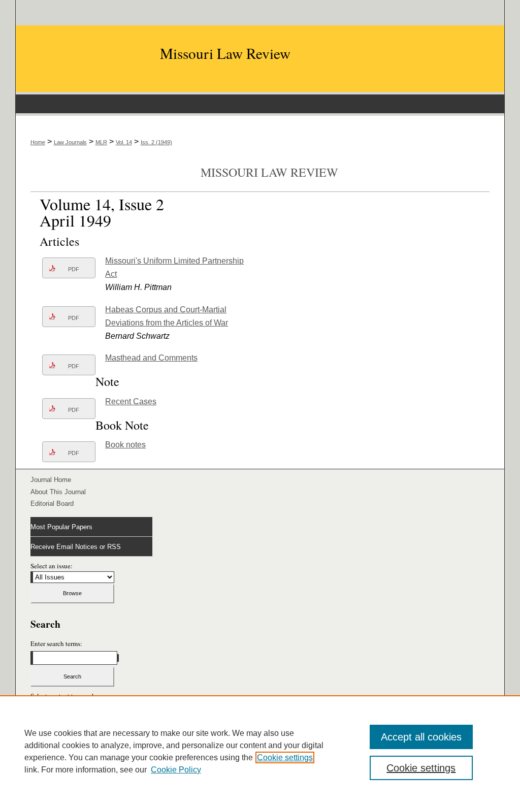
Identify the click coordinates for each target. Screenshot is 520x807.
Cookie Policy (176, 769)
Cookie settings (285, 757)
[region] (260, 751)
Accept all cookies (421, 737)
